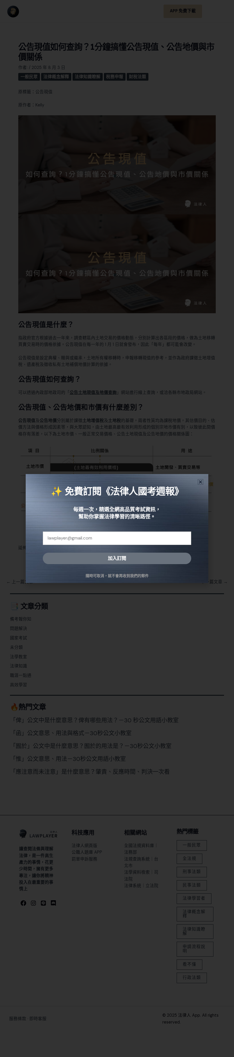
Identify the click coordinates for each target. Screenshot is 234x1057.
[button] (200, 482)
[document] (117, 528)
